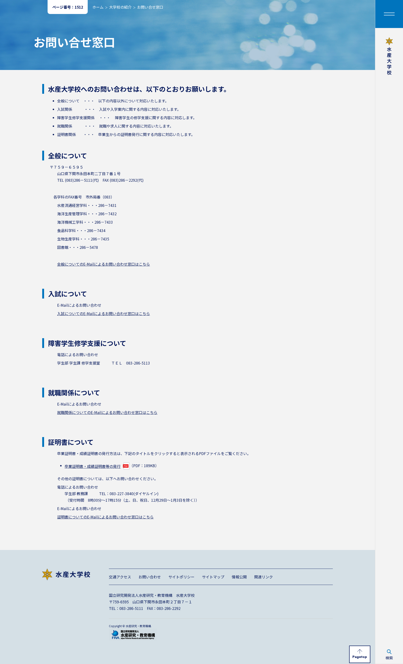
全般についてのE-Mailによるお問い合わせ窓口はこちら (103, 264)
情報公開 (239, 577)
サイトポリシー (181, 577)
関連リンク (263, 577)
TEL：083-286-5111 (126, 608)
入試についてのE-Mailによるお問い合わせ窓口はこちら (103, 313)
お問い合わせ (150, 577)
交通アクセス (120, 577)
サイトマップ (213, 577)
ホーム (98, 7)
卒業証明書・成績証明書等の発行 (93, 466)
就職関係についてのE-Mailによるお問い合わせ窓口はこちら (107, 412)
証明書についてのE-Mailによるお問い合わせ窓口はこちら (105, 517)
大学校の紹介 (120, 7)
